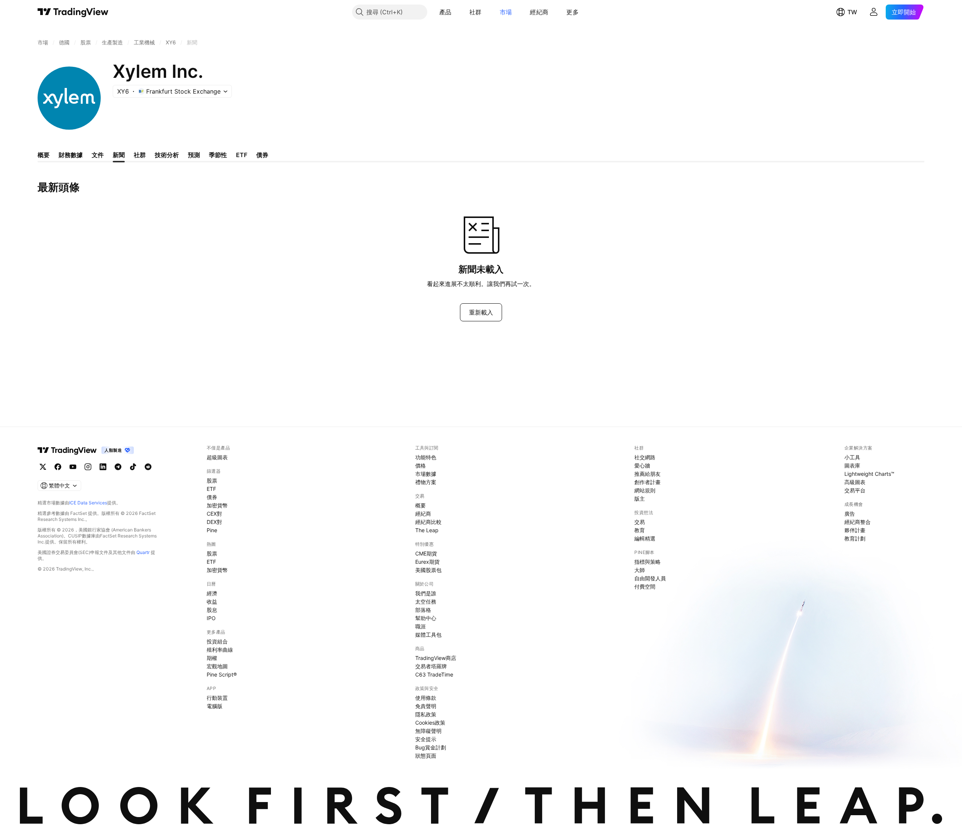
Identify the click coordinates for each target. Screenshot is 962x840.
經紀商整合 (857, 522)
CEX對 (214, 513)
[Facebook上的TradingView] (58, 467)
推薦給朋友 (647, 474)
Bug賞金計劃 (430, 747)
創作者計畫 (647, 482)
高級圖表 (854, 482)
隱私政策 (425, 714)
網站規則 (644, 490)
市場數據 (425, 474)
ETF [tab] (241, 155)
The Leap (427, 530)
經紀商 (539, 12)
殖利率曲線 (220, 649)
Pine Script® (222, 674)
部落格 (423, 610)
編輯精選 (644, 538)
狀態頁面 (425, 755)
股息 (212, 610)
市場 (506, 12)
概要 (420, 505)
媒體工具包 (428, 634)
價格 (420, 465)
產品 (445, 12)
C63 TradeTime (434, 674)
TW (852, 12)
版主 (639, 498)
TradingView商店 (435, 658)
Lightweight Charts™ (869, 474)
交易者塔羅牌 (431, 666)
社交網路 (644, 457)
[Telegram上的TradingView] (118, 467)
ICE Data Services (88, 503)
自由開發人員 (650, 578)
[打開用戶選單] (873, 12)
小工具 (852, 457)
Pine (212, 530)
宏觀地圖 (217, 666)
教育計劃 (854, 538)
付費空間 (644, 586)
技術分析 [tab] (167, 155)
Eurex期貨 (427, 561)
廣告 (849, 513)
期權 (212, 658)
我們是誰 (425, 593)
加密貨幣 (217, 505)
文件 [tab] (98, 155)
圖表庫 (852, 465)
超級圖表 (217, 457)
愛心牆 (642, 465)
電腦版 (214, 706)
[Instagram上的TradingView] (88, 467)
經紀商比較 (428, 522)
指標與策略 (647, 561)
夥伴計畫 (854, 530)
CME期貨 (426, 553)
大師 (639, 570)
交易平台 (854, 490)
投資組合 (217, 641)
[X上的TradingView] (43, 467)
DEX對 (214, 522)
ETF (211, 489)
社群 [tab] (140, 155)
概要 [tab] (44, 155)
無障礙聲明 (428, 731)
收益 (212, 601)
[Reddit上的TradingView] (148, 467)
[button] (457, 12)
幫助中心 (425, 618)
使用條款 (425, 698)
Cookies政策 (430, 722)
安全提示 (425, 739)
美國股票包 (428, 570)
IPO (211, 618)
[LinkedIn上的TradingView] (103, 467)
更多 (572, 12)
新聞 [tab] (119, 155)
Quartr (143, 552)
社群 (475, 12)
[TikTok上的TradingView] (133, 467)
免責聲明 (425, 706)
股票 (212, 480)
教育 (639, 530)
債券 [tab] (262, 155)
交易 (639, 522)
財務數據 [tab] (71, 155)
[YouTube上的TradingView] (73, 467)
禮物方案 (425, 482)
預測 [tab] (194, 155)
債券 (212, 497)
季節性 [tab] (218, 155)
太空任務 (425, 601)
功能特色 (425, 457)
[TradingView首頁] (73, 12)
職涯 (420, 626)
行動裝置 (217, 698)
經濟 (212, 593)
